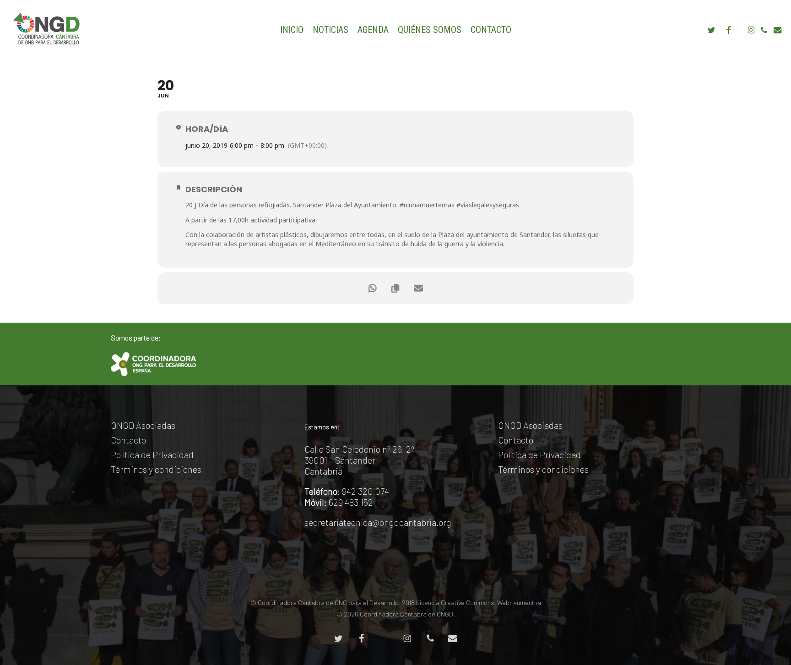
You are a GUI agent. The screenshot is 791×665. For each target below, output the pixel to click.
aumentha (527, 602)
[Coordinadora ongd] (153, 364)
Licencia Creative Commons (455, 602)
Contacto (128, 439)
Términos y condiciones (156, 469)
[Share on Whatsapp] (372, 288)
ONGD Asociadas (143, 425)
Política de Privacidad (152, 454)
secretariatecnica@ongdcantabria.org (377, 522)
